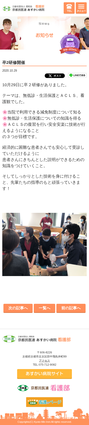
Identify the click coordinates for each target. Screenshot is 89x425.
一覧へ (44, 308)
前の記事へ (71, 308)
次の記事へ (18, 308)
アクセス (44, 360)
